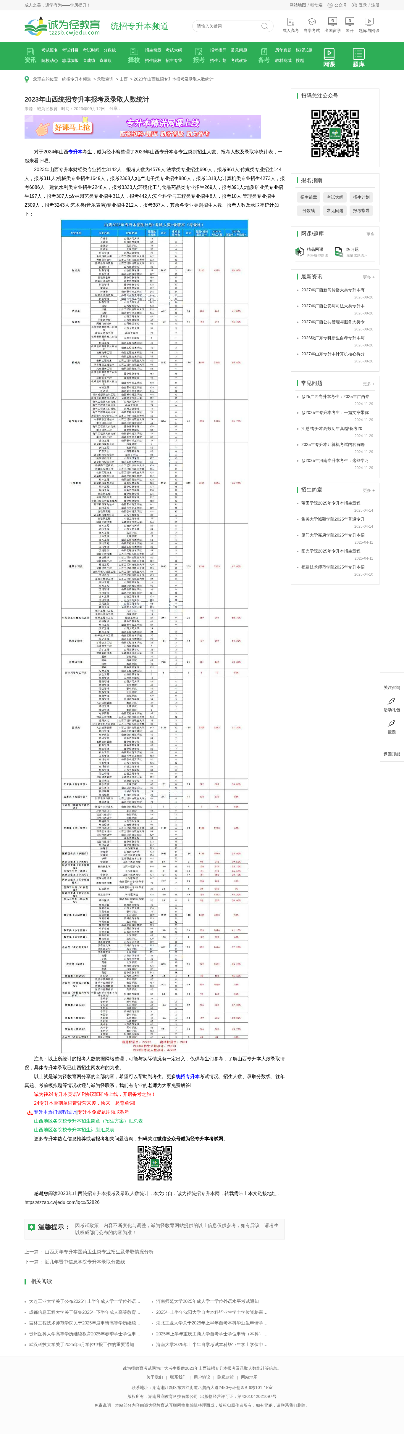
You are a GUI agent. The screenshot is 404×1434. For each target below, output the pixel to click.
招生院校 (153, 60)
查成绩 (89, 60)
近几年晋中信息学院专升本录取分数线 (85, 1261)
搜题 (300, 60)
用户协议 (202, 1377)
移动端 (316, 5)
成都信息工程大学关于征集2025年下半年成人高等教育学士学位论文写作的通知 (86, 1312)
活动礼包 (392, 709)
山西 (123, 79)
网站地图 (298, 5)
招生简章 (153, 50)
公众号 (340, 5)
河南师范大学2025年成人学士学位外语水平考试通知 (207, 1301)
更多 (370, 234)
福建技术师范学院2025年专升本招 (333, 567)
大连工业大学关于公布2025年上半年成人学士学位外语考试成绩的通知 (86, 1301)
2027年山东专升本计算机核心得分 (333, 353)
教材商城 (283, 60)
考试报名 (49, 50)
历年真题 (283, 50)
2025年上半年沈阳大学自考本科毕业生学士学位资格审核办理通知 (213, 1312)
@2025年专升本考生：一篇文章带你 (335, 412)
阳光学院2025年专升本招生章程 (331, 551)
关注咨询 (392, 687)
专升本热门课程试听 (55, 1112)
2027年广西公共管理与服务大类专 (333, 321)
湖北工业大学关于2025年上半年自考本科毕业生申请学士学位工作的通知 (213, 1322)
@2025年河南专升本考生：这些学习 (335, 460)
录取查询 (105, 79)
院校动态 (49, 60)
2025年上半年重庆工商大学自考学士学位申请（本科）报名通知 (213, 1333)
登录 (363, 5)
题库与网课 (369, 30)
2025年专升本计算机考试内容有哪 (333, 444)
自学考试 (311, 30)
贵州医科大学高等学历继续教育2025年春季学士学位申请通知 (86, 1333)
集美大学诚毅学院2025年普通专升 (333, 519)
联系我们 (178, 1377)
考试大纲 (174, 50)
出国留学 (332, 30)
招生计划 (218, 60)
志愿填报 (70, 60)
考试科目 (70, 50)
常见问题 (239, 50)
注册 (375, 5)
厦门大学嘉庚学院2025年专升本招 (333, 535)
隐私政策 (225, 1377)
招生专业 (174, 60)
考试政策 (239, 60)
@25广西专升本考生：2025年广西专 (335, 396)
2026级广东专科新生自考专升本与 (333, 337)
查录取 (105, 60)
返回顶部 (392, 754)
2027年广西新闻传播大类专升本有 (333, 290)
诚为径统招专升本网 (198, 1193)
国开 (349, 30)
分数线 (110, 50)
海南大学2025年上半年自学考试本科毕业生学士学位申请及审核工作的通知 (213, 1344)
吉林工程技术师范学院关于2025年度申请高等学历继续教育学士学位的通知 (86, 1322)
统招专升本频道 (76, 79)
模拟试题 (304, 50)
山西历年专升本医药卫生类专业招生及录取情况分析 (99, 1251)
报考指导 (218, 50)
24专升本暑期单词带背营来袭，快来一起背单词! (84, 1103)
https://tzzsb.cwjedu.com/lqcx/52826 (62, 1202)
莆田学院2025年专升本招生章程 (331, 503)
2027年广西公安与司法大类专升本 (333, 305)
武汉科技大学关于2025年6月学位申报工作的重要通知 (81, 1344)
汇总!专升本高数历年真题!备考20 (331, 428)
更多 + (369, 277)
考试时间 (91, 50)
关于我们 (154, 1377)
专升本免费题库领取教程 (103, 1112)
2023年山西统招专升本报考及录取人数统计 (174, 79)
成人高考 (290, 30)
